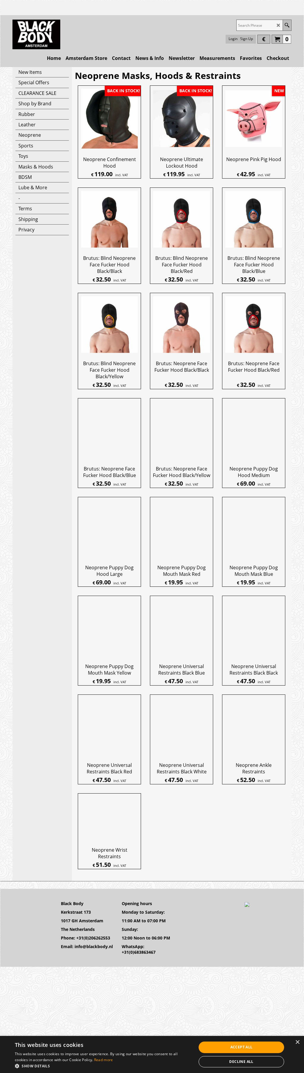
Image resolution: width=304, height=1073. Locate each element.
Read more (103, 1059)
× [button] (297, 1042)
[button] (103, 1066)
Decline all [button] (241, 1061)
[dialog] (152, 1054)
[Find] (287, 25)
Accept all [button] (241, 1047)
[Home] (36, 34)
